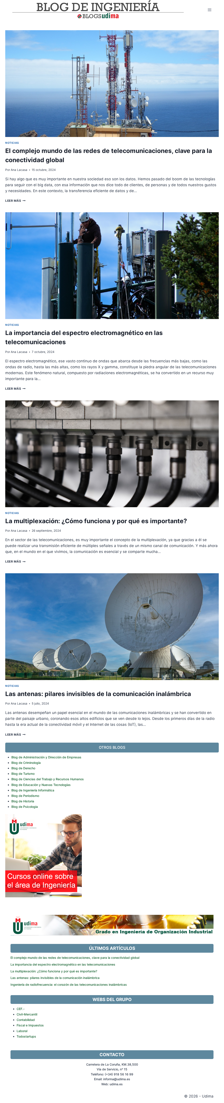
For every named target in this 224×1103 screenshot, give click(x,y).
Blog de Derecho (23, 768)
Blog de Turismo (23, 773)
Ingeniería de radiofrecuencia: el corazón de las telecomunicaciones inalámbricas (68, 984)
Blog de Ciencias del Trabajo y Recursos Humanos (47, 779)
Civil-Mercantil (27, 1014)
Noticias (12, 142)
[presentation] (112, 83)
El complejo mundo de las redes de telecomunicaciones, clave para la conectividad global (74, 957)
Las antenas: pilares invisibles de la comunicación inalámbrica (98, 694)
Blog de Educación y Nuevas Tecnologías (41, 785)
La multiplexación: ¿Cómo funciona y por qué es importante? (96, 521)
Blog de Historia (22, 801)
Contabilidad (26, 1020)
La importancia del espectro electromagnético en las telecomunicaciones (62, 964)
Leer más (14, 200)
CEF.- (20, 1009)
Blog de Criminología (26, 763)
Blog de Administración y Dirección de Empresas (46, 757)
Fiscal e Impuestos (30, 1025)
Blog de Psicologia (24, 806)
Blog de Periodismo (25, 796)
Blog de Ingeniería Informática (32, 790)
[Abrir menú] (209, 10)
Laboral (22, 1031)
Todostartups (26, 1036)
